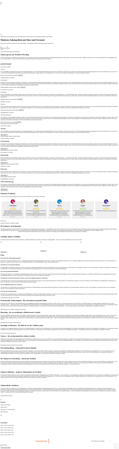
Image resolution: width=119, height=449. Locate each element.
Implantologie (6, 13)
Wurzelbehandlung (22, 397)
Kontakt (3, 32)
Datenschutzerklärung (114, 441)
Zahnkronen (48, 397)
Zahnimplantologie (7, 18)
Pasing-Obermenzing (92, 397)
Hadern (74, 397)
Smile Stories (4, 30)
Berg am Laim (63, 397)
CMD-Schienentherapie (7, 15)
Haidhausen (78, 397)
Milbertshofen (84, 397)
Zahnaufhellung (30, 397)
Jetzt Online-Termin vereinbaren (7, 61)
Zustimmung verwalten (5, 447)
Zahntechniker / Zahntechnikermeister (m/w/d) (12, 27)
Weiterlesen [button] (23, 216)
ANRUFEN (3, 1)
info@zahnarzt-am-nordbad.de (6, 417)
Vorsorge (5, 10)
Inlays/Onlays (6, 20)
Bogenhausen (69, 397)
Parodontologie (6, 12)
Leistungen (4, 8)
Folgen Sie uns (41, 441)
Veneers (4, 19)
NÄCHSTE (20, 75)
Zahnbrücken (53, 397)
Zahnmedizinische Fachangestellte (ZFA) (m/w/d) (13, 29)
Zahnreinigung (6, 9)
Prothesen (5, 22)
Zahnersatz (5, 14)
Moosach (98, 397)
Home (3, 6)
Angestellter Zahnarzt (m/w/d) (9, 24)
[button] (117, 210)
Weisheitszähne (42, 397)
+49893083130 (11, 34)
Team (3, 7)
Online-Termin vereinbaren (6, 45)
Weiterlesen (4, 252)
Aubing (58, 397)
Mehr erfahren (4, 134)
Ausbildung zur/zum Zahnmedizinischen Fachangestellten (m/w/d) (16, 28)
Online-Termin (8, 1)
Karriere (3, 23)
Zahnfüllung (36, 397)
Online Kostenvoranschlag (6, 438)
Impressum (107, 441)
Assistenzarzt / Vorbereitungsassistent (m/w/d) (12, 25)
